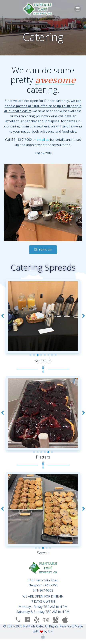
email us (43, 139)
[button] (30, 355)
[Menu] (77, 9)
